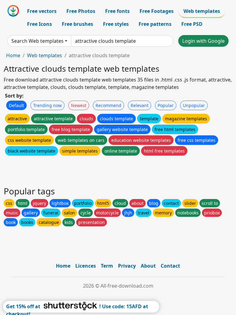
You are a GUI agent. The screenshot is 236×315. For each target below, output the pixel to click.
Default (16, 105)
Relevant (139, 105)
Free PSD (192, 24)
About (148, 265)
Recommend (108, 105)
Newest (78, 105)
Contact (170, 265)
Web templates (201, 11)
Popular (166, 105)
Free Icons (39, 24)
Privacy (127, 265)
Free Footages (157, 11)
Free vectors (42, 11)
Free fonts (117, 11)
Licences (85, 265)
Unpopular (194, 105)
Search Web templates (37, 41)
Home (13, 55)
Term (107, 265)
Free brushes (77, 24)
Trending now (47, 105)
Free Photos (80, 11)
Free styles (116, 24)
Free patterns (155, 24)
